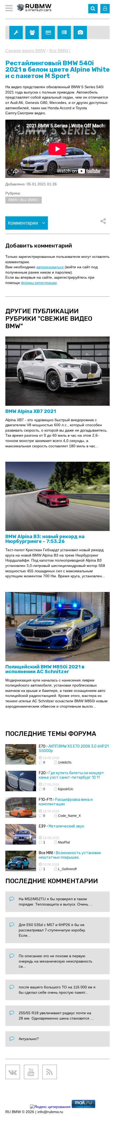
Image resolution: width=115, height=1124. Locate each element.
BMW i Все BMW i (23, 200)
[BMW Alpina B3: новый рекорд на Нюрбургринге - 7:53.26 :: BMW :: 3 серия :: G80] (57, 496)
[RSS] (49, 1072)
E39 (42, 826)
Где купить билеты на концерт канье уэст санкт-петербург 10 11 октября (71, 777)
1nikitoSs (64, 762)
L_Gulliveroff (66, 869)
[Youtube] (31, 1072)
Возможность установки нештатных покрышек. (70, 855)
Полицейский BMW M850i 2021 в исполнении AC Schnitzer (45, 669)
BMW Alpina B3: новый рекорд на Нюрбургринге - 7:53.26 (45, 539)
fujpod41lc (65, 789)
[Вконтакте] (12, 1072)
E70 (42, 746)
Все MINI (46, 853)
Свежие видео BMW (25, 50)
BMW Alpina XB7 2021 (30, 411)
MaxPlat (63, 842)
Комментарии (23, 223)
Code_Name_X (69, 816)
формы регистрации (39, 283)
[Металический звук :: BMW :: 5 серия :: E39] (20, 835)
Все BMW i (59, 50)
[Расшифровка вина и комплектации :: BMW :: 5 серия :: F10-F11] (20, 808)
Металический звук (66, 826)
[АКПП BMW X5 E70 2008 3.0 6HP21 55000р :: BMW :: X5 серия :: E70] (20, 755)
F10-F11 (45, 799)
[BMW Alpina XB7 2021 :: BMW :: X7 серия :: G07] (57, 371)
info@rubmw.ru (50, 1112)
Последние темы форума (50, 733)
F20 (42, 773)
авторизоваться (50, 267)
